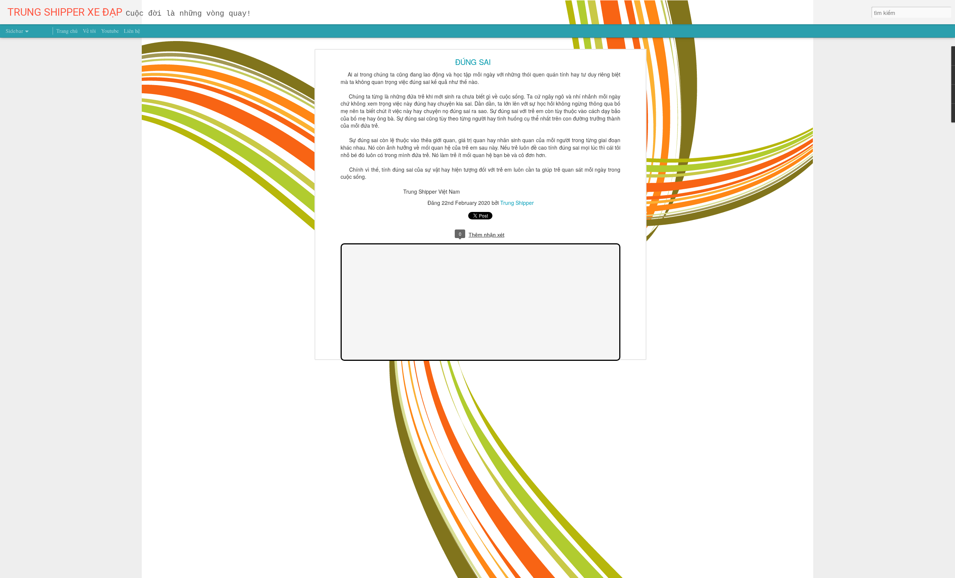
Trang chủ (67, 30)
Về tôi (89, 30)
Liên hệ (132, 30)
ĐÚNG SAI (473, 61)
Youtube (110, 30)
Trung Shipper (517, 202)
